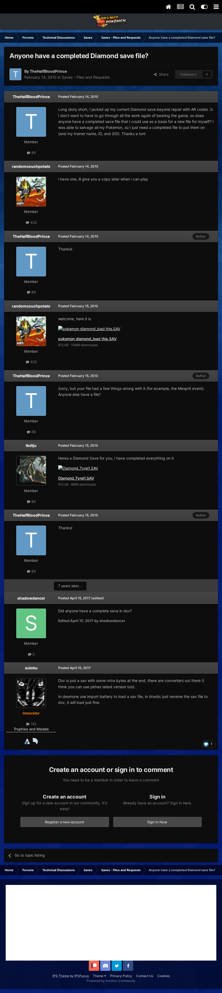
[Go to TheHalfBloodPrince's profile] (15, 74)
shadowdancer (31, 598)
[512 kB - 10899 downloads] (89, 328)
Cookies (163, 976)
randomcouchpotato (31, 166)
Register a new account (64, 822)
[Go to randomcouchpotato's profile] (31, 191)
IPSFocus (81, 976)
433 (33, 222)
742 (33, 724)
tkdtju (31, 445)
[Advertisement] (111, 923)
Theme (98, 976)
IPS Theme (61, 976)
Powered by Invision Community (111, 981)
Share (163, 74)
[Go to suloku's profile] (31, 693)
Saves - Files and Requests (86, 77)
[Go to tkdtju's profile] (31, 471)
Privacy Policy (121, 976)
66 (33, 501)
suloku (31, 668)
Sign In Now (157, 822)
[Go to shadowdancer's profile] (31, 623)
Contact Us (144, 976)
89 (33, 153)
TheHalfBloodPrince (31, 96)
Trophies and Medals (31, 729)
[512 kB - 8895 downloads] (78, 468)
